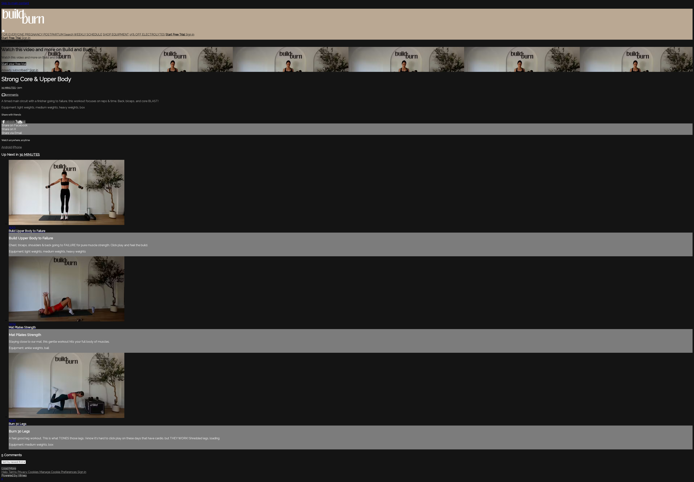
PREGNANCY (34, 34)
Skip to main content (15, 3)
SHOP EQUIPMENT (116, 34)
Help (4, 472)
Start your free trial (13, 64)
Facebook (8, 121)
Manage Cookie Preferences (58, 472)
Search (69, 34)
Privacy (23, 472)
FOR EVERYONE (13, 34)
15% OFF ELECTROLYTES (147, 34)
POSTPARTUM (53, 34)
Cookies (33, 472)
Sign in (190, 34)
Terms (13, 472)
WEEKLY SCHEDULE (88, 34)
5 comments (9, 94)
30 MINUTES (8, 87)
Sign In (26, 38)
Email (21, 121)
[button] (3, 31)
